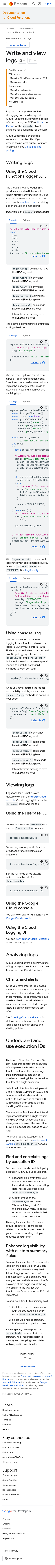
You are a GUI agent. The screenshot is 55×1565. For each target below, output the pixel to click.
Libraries (6, 1424)
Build (31, 32)
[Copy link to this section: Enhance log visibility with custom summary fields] (19, 1256)
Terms (5, 1551)
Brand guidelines (10, 1494)
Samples (6, 1419)
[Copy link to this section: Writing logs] (36, 163)
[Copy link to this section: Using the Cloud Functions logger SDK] (9, 181)
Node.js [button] (13, 220)
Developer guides (10, 1410)
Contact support (10, 1475)
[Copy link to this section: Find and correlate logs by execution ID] (38, 1162)
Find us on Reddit (10, 1447)
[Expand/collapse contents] (25, 70)
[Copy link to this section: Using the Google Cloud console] (36, 908)
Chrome (6, 1523)
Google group (9, 1485)
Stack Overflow (9, 1480)
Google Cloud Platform (13, 1533)
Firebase (10, 28)
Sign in (48, 3)
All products (8, 1538)
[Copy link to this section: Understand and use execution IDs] (9, 1052)
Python (10, 126)
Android (6, 1519)
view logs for (32, 939)
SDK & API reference (12, 1415)
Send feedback (18, 45)
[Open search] (33, 3)
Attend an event (10, 1462)
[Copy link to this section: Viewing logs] (37, 785)
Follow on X (7, 1452)
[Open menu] (5, 3)
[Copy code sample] (46, 226)
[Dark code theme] (41, 226)
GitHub (5, 1429)
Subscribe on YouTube (12, 1457)
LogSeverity (31, 570)
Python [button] (26, 220)
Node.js (41, 122)
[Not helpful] (29, 38)
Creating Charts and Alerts (26, 1017)
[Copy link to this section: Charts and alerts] (41, 979)
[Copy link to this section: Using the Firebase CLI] (9, 818)
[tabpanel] (27, 244)
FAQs (5, 1499)
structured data (28, 202)
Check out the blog (11, 1442)
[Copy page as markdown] (30, 60)
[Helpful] (25, 38)
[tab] (13, 220)
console (18, 918)
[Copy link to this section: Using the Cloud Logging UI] (29, 932)
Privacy (14, 1551)
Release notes (9, 1489)
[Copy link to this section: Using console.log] (44, 633)
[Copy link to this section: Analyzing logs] (41, 955)
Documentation (13, 13)
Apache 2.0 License (11, 1382)
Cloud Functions (18, 18)
